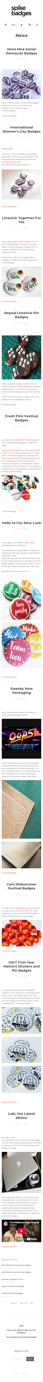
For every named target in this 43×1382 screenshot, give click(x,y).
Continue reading (9, 116)
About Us (25, 1373)
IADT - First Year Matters (21, 1003)
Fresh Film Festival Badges (21, 418)
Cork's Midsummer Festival (25, 908)
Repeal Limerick (16, 386)
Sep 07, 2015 (21, 976)
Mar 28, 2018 (21, 323)
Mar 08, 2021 (21, 137)
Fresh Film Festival (24, 440)
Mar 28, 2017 (21, 426)
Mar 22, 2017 (21, 529)
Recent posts (9, 1260)
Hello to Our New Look (21, 523)
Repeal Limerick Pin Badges (21, 315)
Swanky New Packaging (21, 690)
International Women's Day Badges (21, 129)
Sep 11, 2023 (21, 59)
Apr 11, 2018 (21, 228)
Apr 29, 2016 (21, 894)
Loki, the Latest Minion (21, 1116)
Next (31, 1303)
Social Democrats (25, 105)
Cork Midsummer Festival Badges (21, 886)
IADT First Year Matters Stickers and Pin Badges (21, 966)
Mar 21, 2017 (21, 699)
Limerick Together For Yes (21, 220)
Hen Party (37, 561)
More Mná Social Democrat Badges (21, 51)
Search (17, 1373)
